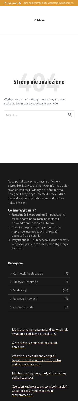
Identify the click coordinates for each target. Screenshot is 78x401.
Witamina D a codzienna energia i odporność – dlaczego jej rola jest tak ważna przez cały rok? (36, 360)
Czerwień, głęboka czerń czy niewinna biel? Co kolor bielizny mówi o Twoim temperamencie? (40, 391)
